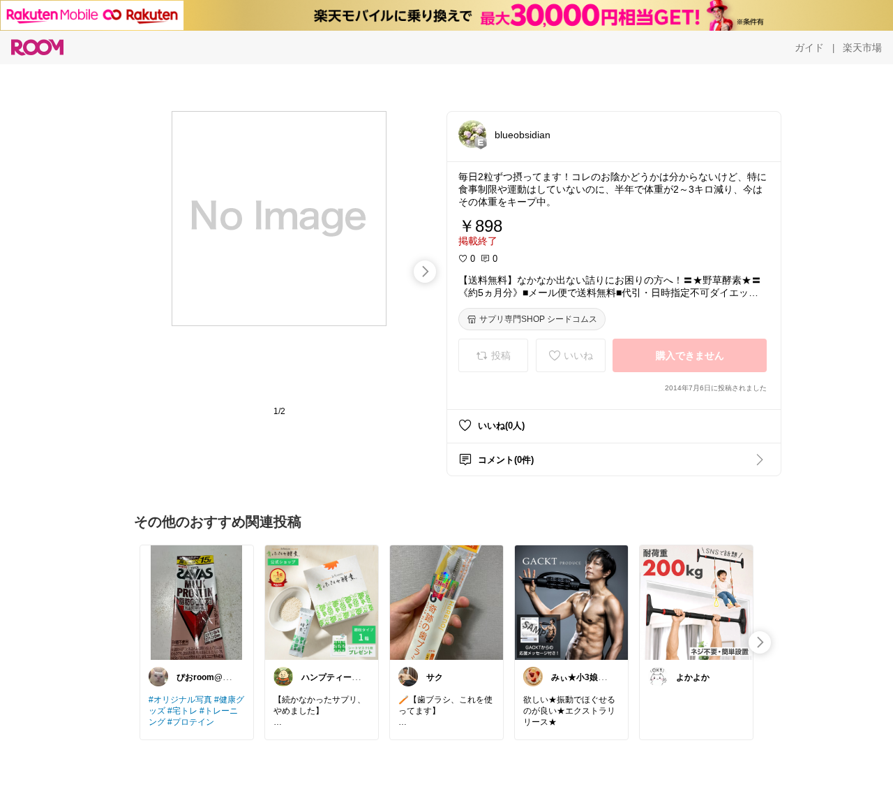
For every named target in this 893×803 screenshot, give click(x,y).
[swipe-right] (425, 271)
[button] (472, 134)
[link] (196, 601)
